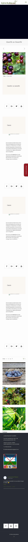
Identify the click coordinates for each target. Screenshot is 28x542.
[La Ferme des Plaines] (9, 2)
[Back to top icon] (24, 538)
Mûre (4, 406)
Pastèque (5, 432)
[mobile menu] (26, 2)
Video (5, 484)
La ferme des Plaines (12, 477)
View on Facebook (7, 486)
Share (14, 486)
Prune (4, 386)
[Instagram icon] (14, 536)
